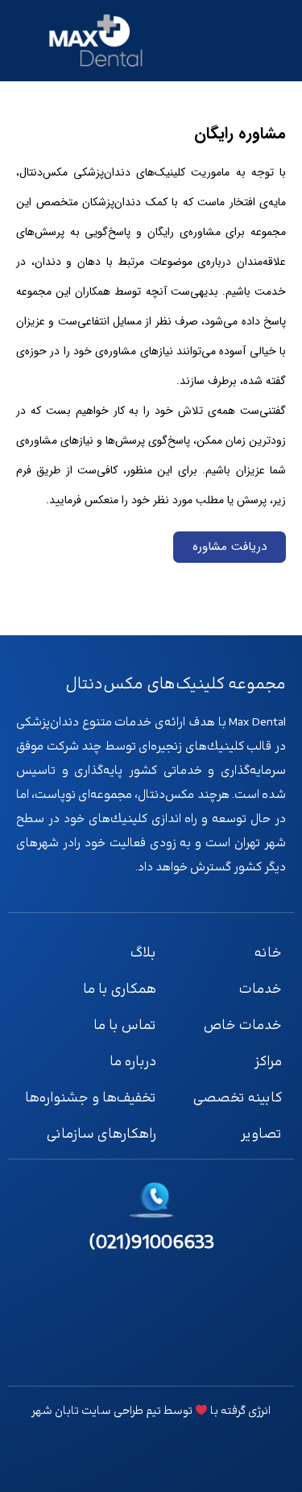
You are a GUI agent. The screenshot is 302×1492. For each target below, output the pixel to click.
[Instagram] (265, 1351)
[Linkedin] (220, 1351)
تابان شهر (55, 1411)
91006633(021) (151, 1243)
